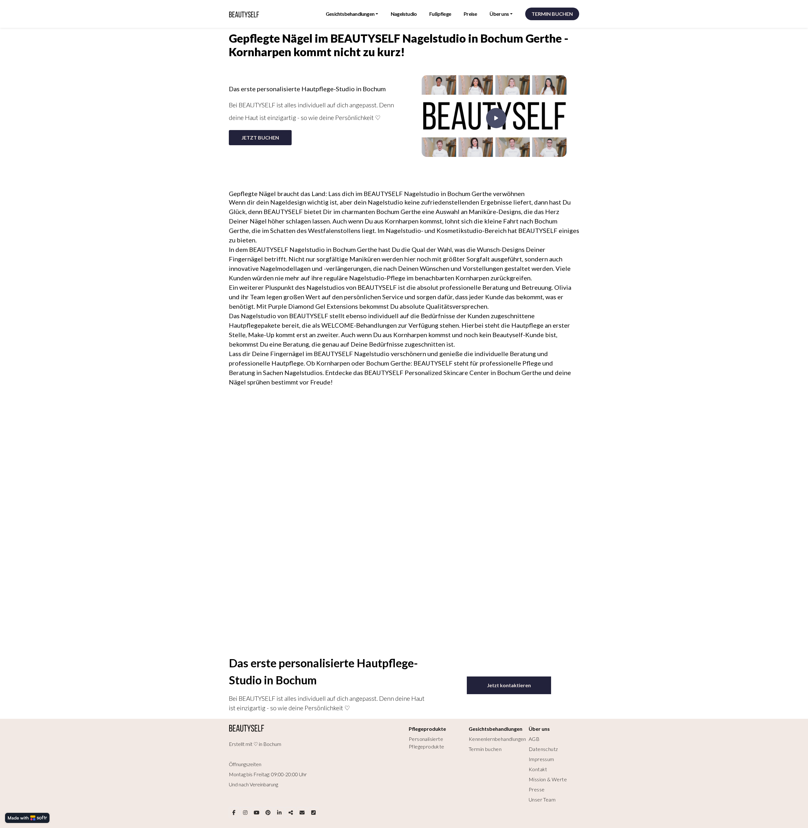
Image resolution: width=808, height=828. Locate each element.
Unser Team (542, 799)
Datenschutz (543, 749)
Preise (470, 14)
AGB (534, 739)
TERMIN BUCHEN (552, 14)
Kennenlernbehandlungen (497, 739)
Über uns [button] (499, 14)
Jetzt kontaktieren (509, 685)
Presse (536, 789)
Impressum (541, 759)
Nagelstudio (404, 14)
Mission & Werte (548, 779)
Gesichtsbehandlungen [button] (350, 14)
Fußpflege (440, 14)
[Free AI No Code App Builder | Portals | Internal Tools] (27, 818)
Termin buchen (485, 749)
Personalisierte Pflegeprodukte (426, 742)
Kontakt (538, 769)
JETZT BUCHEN (260, 137)
